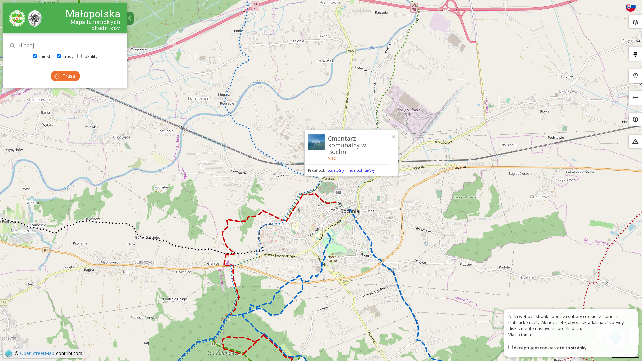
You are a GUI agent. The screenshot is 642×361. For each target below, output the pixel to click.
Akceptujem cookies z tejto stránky (550, 348)
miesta (45, 56)
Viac (332, 158)
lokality (90, 56)
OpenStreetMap (37, 353)
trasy (68, 56)
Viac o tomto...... (523, 335)
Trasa (68, 76)
